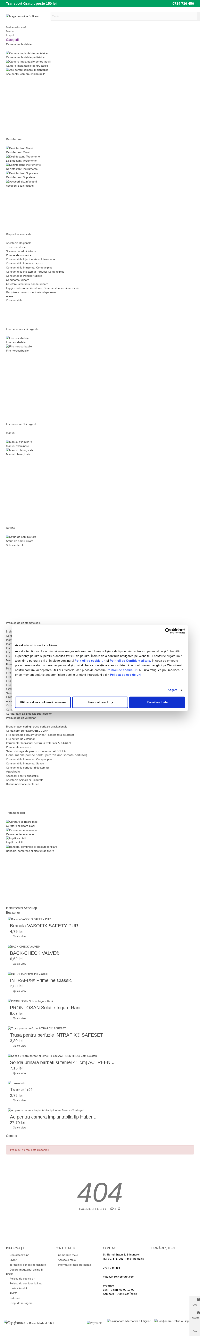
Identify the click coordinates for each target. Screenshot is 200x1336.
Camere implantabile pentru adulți (27, 65)
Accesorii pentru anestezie (22, 775)
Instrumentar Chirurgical (21, 424)
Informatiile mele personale (75, 1264)
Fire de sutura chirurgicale (22, 329)
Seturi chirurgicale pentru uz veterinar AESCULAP (36, 751)
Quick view (18, 936)
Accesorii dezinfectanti (20, 185)
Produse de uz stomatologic (23, 622)
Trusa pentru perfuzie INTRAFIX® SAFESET (56, 1035)
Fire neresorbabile (17, 350)
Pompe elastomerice (18, 255)
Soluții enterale (15, 545)
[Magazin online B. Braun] (27, 16)
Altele (9, 296)
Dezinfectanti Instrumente (22, 168)
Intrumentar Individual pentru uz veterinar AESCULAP (39, 743)
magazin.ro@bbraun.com (118, 1276)
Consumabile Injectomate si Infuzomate (30, 259)
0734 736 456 (183, 3)
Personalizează (98, 702)
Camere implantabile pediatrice (25, 57)
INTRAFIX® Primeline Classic (41, 980)
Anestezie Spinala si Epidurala (24, 779)
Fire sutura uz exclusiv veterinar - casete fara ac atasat (40, 734)
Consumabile (14, 300)
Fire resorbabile (16, 342)
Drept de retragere (21, 1303)
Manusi (10, 432)
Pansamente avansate (20, 834)
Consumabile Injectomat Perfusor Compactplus (35, 271)
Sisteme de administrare (21, 251)
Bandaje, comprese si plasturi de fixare (30, 850)
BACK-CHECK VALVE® (35, 953)
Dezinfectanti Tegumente (21, 160)
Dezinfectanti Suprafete (20, 177)
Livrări (13, 1259)
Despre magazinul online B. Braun (25, 1271)
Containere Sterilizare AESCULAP (27, 730)
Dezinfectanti (14, 139)
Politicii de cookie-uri (90, 660)
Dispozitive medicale (18, 234)
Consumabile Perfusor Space (24, 275)
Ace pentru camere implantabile (25, 73)
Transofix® (21, 1089)
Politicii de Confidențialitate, (130, 660)
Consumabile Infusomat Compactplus (29, 759)
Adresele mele (67, 1259)
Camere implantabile (19, 44)
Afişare (173, 689)
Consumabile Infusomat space (25, 263)
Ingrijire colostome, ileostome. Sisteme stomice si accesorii (42, 288)
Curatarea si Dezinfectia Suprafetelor (29, 713)
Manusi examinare (17, 445)
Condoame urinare (17, 279)
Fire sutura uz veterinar (20, 738)
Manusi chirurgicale (18, 454)
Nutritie (10, 527)
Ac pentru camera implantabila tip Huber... (53, 1116)
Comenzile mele (68, 1254)
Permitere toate (157, 702)
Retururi (15, 1298)
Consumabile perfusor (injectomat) (27, 767)
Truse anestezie (16, 247)
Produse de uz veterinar (21, 717)
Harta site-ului (18, 1288)
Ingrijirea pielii (14, 842)
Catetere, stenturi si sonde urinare (27, 283)
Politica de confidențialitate (26, 1283)
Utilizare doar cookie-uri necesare (43, 702)
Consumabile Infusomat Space (25, 763)
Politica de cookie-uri (125, 674)
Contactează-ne (19, 1254)
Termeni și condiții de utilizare (28, 1264)
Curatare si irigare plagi (20, 825)
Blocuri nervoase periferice (22, 784)
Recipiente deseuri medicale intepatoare (31, 292)
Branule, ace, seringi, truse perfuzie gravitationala (36, 726)
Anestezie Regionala (18, 242)
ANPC (13, 1293)
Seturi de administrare (19, 540)
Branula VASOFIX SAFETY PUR (44, 925)
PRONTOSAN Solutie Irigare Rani (45, 1007)
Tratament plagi (15, 812)
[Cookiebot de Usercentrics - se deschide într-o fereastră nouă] (168, 631)
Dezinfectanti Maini (17, 152)
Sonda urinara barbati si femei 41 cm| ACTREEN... (62, 1062)
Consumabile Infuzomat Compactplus (29, 267)
